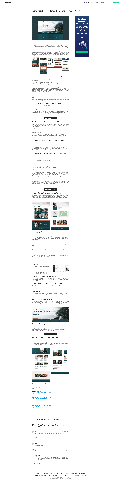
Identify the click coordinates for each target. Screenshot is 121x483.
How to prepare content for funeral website (40, 409)
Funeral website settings (38, 408)
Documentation (39, 473)
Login (110, 2)
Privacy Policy (59, 473)
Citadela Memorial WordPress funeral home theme (42, 397)
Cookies (54, 473)
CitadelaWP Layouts (50, 414)
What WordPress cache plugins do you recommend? (42, 419)
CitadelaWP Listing (58, 414)
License (50, 473)
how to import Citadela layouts (60, 185)
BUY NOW (82, 52)
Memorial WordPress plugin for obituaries (40, 399)
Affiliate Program (82, 473)
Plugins (97, 2)
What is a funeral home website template (40, 398)
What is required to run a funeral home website (41, 393)
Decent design (37, 406)
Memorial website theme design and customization (42, 405)
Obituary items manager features (40, 403)
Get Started (116, 2)
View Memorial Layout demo (50, 118)
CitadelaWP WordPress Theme (65, 478)
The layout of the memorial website (40, 407)
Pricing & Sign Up (66, 473)
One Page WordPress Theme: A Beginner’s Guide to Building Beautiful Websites (60, 419)
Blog (107, 2)
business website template (40, 414)
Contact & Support (74, 473)
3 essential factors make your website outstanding (42, 392)
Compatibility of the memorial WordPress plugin (42, 404)
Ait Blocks (102, 2)
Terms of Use (45, 473)
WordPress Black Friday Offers (40, 475)
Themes (92, 2)
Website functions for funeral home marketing (41, 396)
